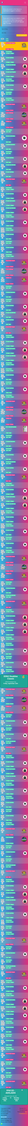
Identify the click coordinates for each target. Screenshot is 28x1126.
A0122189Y (4, 1117)
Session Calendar (21, 35)
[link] (14, 681)
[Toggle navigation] (25, 2)
